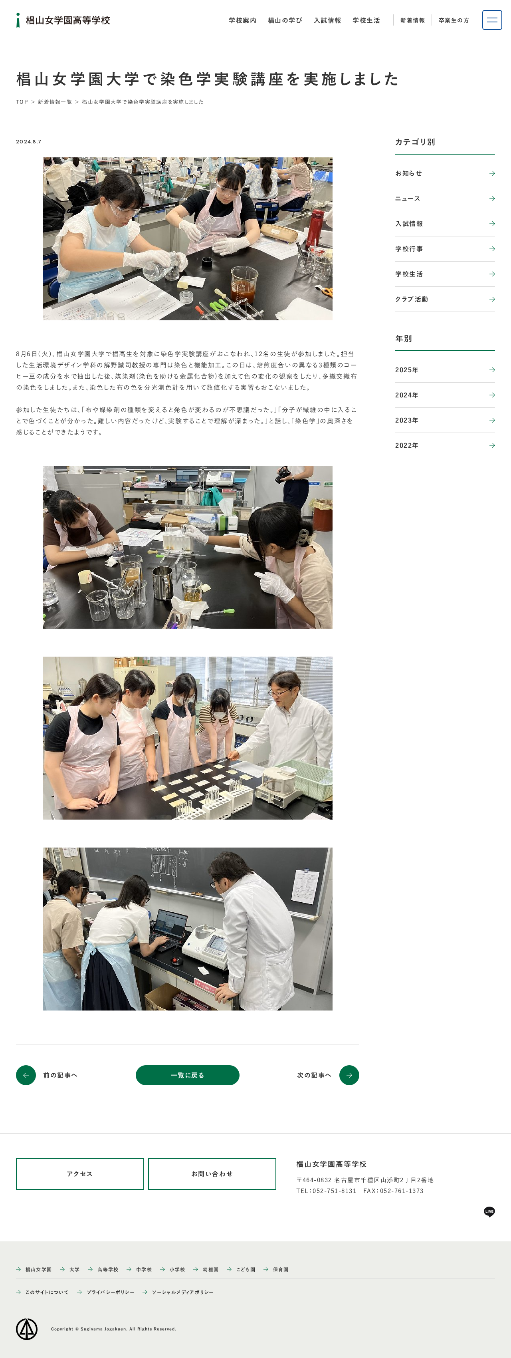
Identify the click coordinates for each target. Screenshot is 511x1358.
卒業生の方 (454, 20)
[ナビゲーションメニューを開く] (492, 20)
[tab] (243, 20)
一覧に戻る (188, 1075)
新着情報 (412, 20)
